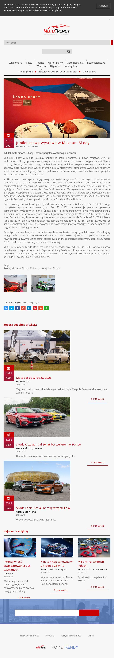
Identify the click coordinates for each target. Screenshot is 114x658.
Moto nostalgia (75, 62)
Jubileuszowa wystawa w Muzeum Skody (57, 71)
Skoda (35, 146)
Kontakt (50, 635)
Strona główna (26, 71)
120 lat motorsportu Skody (45, 268)
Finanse (40, 62)
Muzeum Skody (20, 268)
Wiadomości (15, 62)
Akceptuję (103, 5)
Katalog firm (70, 66)
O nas (91, 635)
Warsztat (42, 66)
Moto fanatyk (55, 62)
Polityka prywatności (70, 635)
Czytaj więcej (97, 398)
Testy (29, 62)
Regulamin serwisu (29, 635)
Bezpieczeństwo (96, 62)
